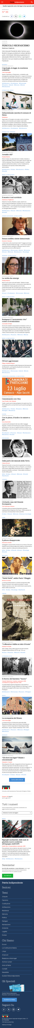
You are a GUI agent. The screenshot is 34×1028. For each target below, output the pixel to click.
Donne (21, 250)
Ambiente (5, 928)
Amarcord (5, 955)
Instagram (13, 1009)
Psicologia (26, 550)
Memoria (17, 85)
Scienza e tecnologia (25, 514)
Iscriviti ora (7, 875)
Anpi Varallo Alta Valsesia (9, 401)
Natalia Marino (6, 157)
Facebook (4, 1009)
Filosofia (14, 550)
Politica (27, 169)
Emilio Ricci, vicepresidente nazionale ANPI (13, 846)
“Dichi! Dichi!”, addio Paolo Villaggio (16, 578)
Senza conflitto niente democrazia (16, 238)
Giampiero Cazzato (7, 762)
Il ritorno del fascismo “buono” (14, 679)
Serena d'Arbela (6, 580)
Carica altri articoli (17, 779)
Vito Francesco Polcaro (8, 506)
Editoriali (4, 64)
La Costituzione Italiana (9, 948)
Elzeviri (4, 414)
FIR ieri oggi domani (10, 361)
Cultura (13, 169)
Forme (3, 517)
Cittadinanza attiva (7, 656)
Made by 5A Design (7, 1024)
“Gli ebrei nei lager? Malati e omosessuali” (13, 758)
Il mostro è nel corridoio (12, 197)
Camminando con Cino (11, 399)
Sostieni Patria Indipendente (11, 976)
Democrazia (23, 83)
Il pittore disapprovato (11, 540)
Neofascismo (6, 86)
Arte (4, 474)
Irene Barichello (6, 422)
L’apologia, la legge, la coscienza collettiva (15, 69)
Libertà (11, 85)
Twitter (9, 1009)
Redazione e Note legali (9, 958)
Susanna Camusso (7, 241)
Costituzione (14, 83)
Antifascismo (6, 83)
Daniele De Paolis (6, 646)
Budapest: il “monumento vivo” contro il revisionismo (14, 320)
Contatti (4, 969)
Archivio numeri (7, 962)
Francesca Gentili (6, 542)
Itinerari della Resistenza (9, 376)
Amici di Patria (6, 965)
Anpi (4, 858)
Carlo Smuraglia (6, 72)
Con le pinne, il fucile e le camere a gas (16, 418)
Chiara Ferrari (6, 463)
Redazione (5, 117)
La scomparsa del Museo (12, 718)
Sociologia (26, 252)
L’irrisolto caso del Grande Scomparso (12, 503)
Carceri (5, 293)
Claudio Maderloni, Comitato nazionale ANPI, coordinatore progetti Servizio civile (14, 681)
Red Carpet (5, 555)
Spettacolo (6, 475)
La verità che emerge (10, 278)
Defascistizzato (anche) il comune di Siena (16, 114)
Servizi (12, 90)
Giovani (13, 210)
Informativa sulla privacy (8, 1022)
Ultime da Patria (10, 174)
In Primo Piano (5, 90)
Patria (17, 2)
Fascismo (5, 85)
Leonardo (4, 479)
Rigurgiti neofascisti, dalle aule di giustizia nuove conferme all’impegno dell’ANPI (15, 842)
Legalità (4, 931)
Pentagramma (5, 438)
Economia (27, 250)
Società (5, 171)
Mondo (23, 85)
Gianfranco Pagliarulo (8, 200)
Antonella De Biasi (7, 324)
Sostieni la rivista (9, 999)
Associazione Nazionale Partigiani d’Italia (16, 1018)
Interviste (4, 255)
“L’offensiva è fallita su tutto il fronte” (16, 644)
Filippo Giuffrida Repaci (8, 363)
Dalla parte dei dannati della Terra (15, 461)
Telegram (18, 1009)
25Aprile (5, 896)
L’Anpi (4, 951)
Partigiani (5, 410)
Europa (4, 935)
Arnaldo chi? (7, 154)
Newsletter (5, 972)
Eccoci (4, 944)
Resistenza (12, 410)
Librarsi (4, 593)
